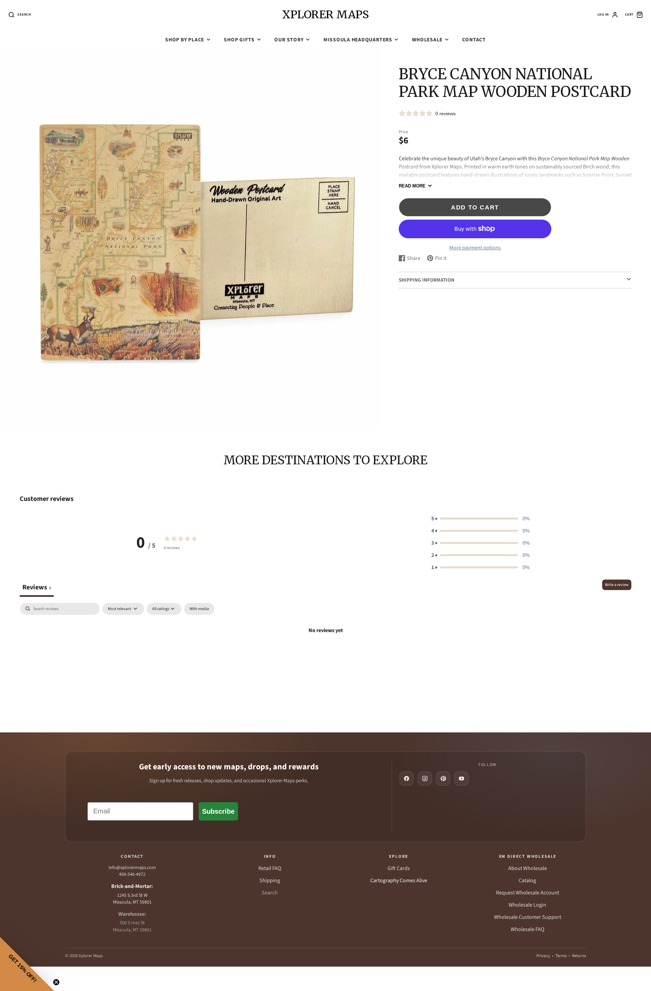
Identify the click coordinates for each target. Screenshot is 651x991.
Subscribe (218, 811)
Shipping (269, 880)
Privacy (543, 956)
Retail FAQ (269, 868)
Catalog (527, 880)
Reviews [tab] (36, 587)
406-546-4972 (132, 874)
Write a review (617, 585)
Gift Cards (399, 868)
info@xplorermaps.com (132, 867)
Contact (474, 39)
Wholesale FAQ (528, 929)
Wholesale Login (527, 905)
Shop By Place (184, 39)
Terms (561, 956)
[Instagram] (425, 778)
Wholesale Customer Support (527, 917)
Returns (579, 956)
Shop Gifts (239, 39)
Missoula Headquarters (357, 39)
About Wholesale (527, 868)
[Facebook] (406, 778)
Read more (412, 185)
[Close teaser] (56, 982)
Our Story (288, 39)
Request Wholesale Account (527, 892)
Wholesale (427, 39)
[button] (480, 518)
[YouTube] (461, 778)
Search (270, 892)
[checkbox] (199, 609)
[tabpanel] (325, 654)
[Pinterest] (443, 778)
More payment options (475, 247)
